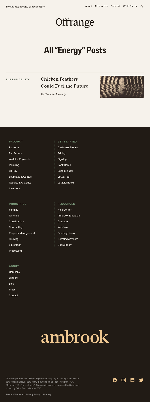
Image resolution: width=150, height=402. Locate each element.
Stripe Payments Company (42, 379)
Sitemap (47, 395)
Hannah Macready (55, 94)
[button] (75, 85)
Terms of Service (14, 395)
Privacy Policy (33, 395)
